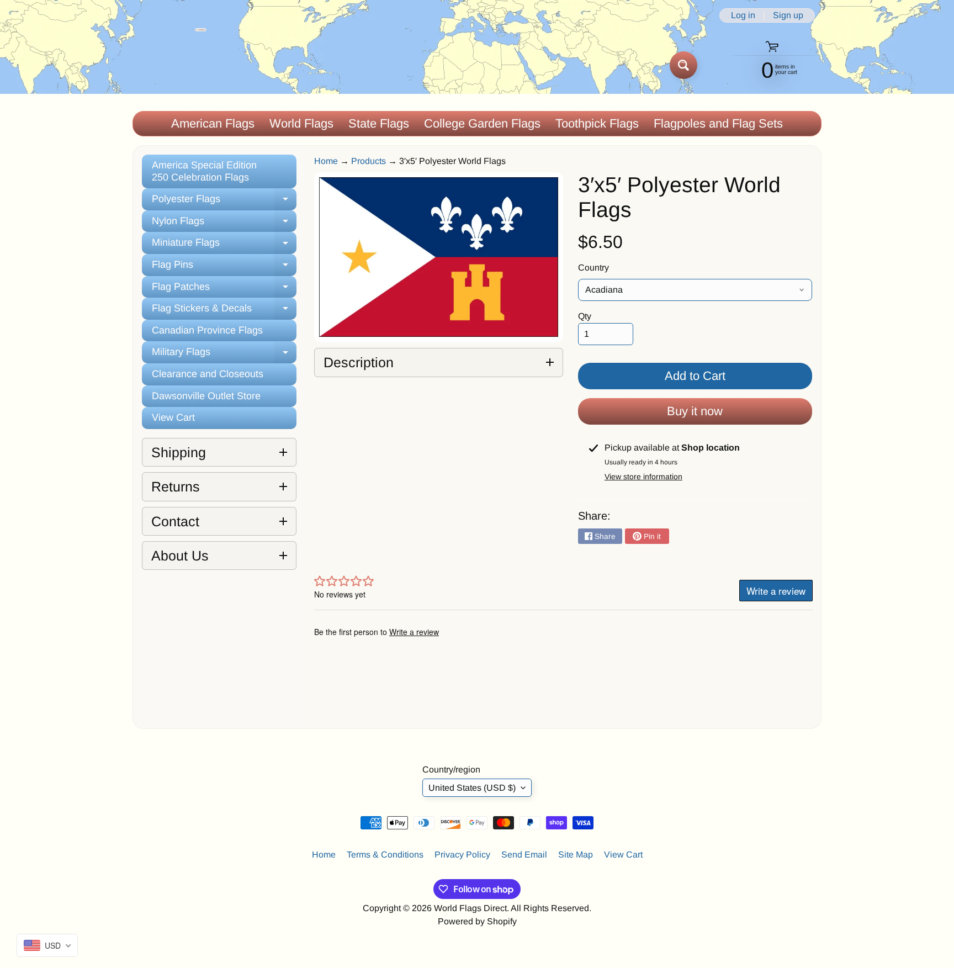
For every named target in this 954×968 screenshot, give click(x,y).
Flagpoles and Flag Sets (718, 123)
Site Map (575, 854)
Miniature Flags (224, 245)
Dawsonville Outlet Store (206, 395)
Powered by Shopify (477, 921)
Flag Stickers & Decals (224, 311)
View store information (643, 476)
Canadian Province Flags (207, 330)
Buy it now (695, 411)
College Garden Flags (482, 123)
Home (326, 161)
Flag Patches (224, 289)
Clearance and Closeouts (207, 373)
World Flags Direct (470, 908)
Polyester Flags (224, 201)
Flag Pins (224, 267)
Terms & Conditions (385, 854)
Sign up (788, 15)
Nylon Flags (224, 223)
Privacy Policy (462, 854)
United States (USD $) (472, 787)
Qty (584, 316)
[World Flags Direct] (169, 65)
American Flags (213, 123)
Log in (743, 15)
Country (593, 267)
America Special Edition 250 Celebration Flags (204, 171)
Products (368, 161)
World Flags (301, 123)
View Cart (173, 417)
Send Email (524, 854)
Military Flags (224, 354)
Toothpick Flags (597, 123)
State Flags (378, 123)
